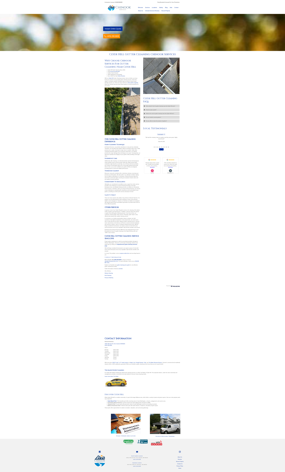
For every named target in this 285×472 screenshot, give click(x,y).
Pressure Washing (109, 277)
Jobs (171, 7)
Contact (176, 7)
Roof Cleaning (108, 275)
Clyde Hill (111, 78)
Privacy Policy (180, 466)
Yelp (145, 362)
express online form (124, 253)
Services (147, 7)
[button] (161, 106)
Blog (166, 7)
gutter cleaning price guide (123, 265)
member (121, 268)
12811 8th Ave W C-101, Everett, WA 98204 (115, 343)
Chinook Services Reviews (152, 10)
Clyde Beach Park (112, 401)
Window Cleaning (109, 273)
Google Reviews (139, 362)
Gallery (161, 7)
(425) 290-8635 (117, 259)
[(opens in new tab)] (128, 441)
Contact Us (179, 463)
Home (179, 468)
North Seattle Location (137, 456)
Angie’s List (132, 362)
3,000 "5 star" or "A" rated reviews (120, 362)
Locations (154, 7)
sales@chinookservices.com (111, 261)
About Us (140, 10)
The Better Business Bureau (155, 362)
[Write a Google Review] (149, 160)
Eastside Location (137, 462)
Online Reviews (121, 76)
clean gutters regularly (133, 82)
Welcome (140, 7)
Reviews (180, 459)
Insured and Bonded (115, 71)
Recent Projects (166, 10)
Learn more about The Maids (111, 376)
